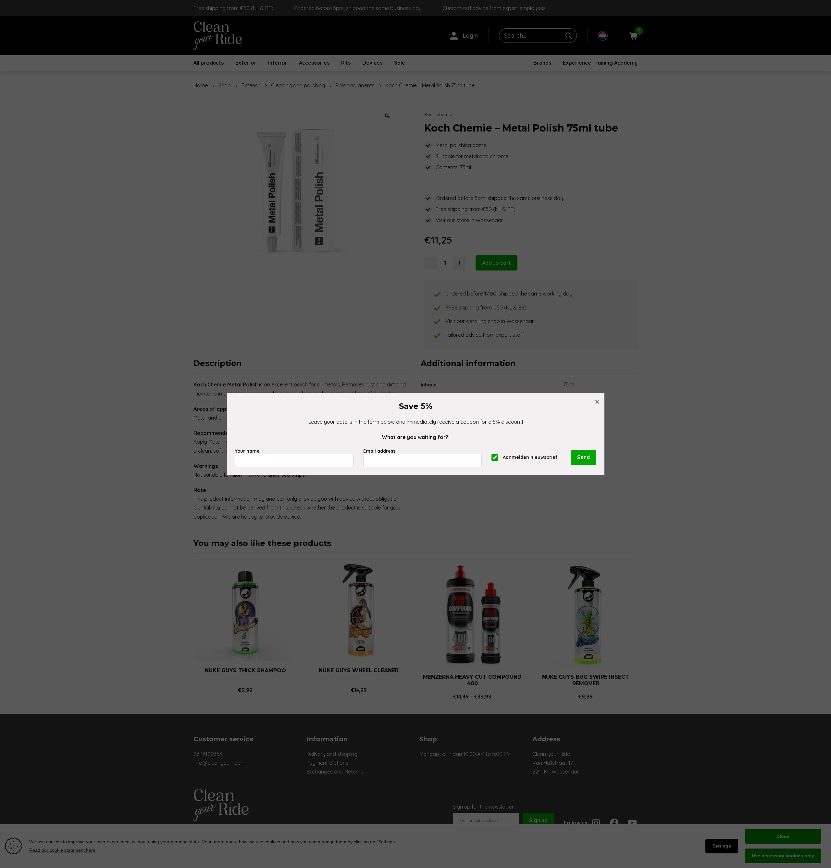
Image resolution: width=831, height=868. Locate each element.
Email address (379, 451)
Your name (247, 451)
